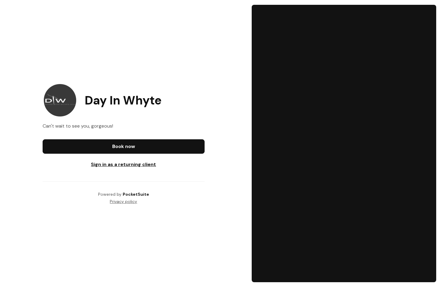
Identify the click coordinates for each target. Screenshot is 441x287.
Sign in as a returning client (123, 164)
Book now (123, 146)
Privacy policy (123, 201)
